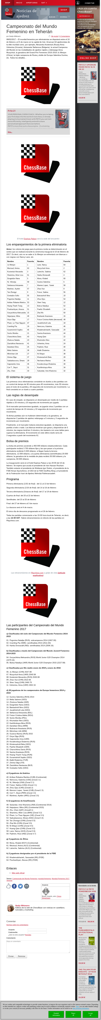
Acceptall (90, 1014)
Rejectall (73, 1014)
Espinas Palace (30, 239)
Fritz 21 (12, 111)
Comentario (10, 938)
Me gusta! (54, 36)
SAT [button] (43, 3)
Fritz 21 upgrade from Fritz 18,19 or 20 (87, 67)
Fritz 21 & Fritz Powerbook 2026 (87, 890)
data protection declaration (81, 1008)
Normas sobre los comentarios (17, 925)
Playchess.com (37, 573)
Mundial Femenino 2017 (60, 879)
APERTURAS (31, 3)
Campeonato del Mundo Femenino (24, 879)
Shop (7, 3)
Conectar (89, 3)
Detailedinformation (56, 1014)
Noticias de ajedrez (26, 13)
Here (77, 1006)
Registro (28, 935)
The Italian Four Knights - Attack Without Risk (87, 971)
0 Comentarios (64, 36)
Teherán (9, 880)
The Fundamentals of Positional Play (86, 931)
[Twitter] (20, 886)
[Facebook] (14, 886)
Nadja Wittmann (22, 905)
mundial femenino (44, 879)
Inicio (19, 3)
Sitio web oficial (18, 873)
